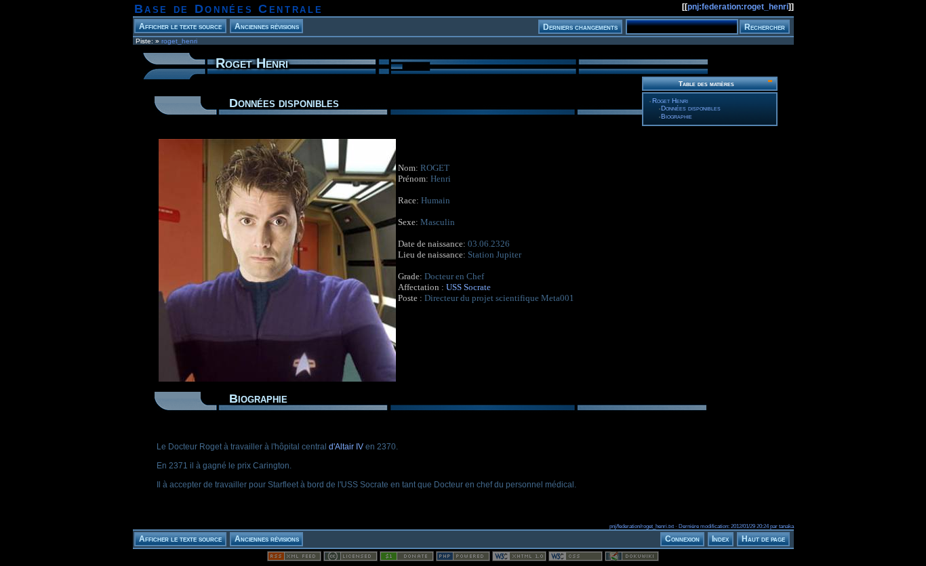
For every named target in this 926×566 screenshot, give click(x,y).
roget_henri (179, 41)
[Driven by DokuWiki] (632, 558)
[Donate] (407, 558)
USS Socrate (468, 287)
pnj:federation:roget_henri (737, 7)
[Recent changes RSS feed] (294, 558)
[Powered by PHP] (463, 558)
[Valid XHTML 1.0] (519, 558)
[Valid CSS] (575, 558)
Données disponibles (691, 108)
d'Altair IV (346, 446)
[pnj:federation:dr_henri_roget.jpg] (277, 381)
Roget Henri (670, 100)
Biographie (676, 116)
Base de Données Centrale (228, 9)
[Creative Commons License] (350, 558)
